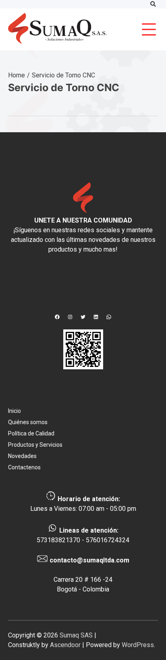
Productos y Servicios (35, 444)
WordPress (138, 645)
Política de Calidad (31, 433)
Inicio (14, 411)
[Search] (153, 4)
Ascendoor (65, 645)
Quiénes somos (28, 422)
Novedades (22, 456)
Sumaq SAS (76, 635)
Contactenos (24, 467)
